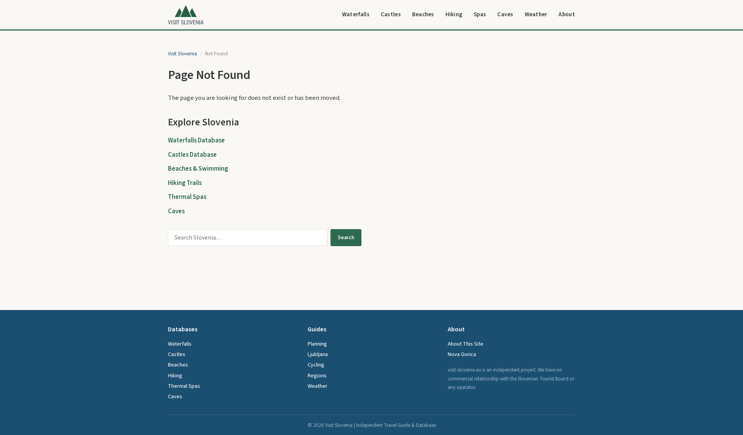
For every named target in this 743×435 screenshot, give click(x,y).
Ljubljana (318, 354)
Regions (317, 376)
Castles (391, 14)
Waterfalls (356, 14)
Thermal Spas (187, 197)
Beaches (423, 14)
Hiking (454, 14)
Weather (536, 14)
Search (346, 237)
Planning (317, 344)
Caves (505, 14)
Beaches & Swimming (198, 168)
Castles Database (192, 154)
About (566, 14)
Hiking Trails (185, 183)
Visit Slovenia (182, 53)
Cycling (316, 365)
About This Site (465, 344)
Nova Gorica (462, 354)
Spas (480, 14)
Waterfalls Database (196, 140)
